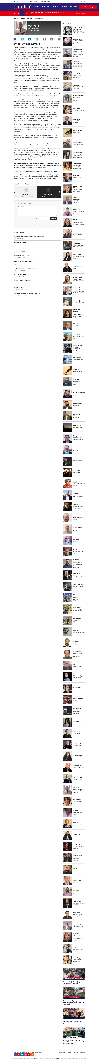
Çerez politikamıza (79, 1058)
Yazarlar (23, 18)
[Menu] (81, 7)
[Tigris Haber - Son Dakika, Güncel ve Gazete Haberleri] (22, 6)
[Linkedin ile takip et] (22, 1054)
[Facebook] (15, 39)
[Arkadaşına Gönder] (44, 39)
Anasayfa (17, 18)
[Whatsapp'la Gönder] (37, 39)
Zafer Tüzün (29, 18)
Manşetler (19, 1)
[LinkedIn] (29, 39)
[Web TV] (81, 1)
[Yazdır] (51, 39)
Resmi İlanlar (72, 6)
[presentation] (18, 13)
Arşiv (31, 1)
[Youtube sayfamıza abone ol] (18, 1054)
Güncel (48, 6)
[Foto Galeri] (84, 1)
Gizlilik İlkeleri (75, 1052)
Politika (64, 6)
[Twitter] (22, 39)
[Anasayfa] (14, 1)
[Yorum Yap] (59, 39)
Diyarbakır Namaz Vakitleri (45, 1)
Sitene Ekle (36, 1)
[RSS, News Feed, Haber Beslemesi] (32, 1054)
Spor (43, 6)
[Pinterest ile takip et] (28, 1054)
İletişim (69, 1052)
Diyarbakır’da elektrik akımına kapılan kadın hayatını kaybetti (45, 13)
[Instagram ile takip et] (25, 1054)
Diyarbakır (37, 6)
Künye (64, 1052)
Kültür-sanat (56, 6)
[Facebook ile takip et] (15, 1054)
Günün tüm (80, 13)
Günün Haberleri (25, 1)
